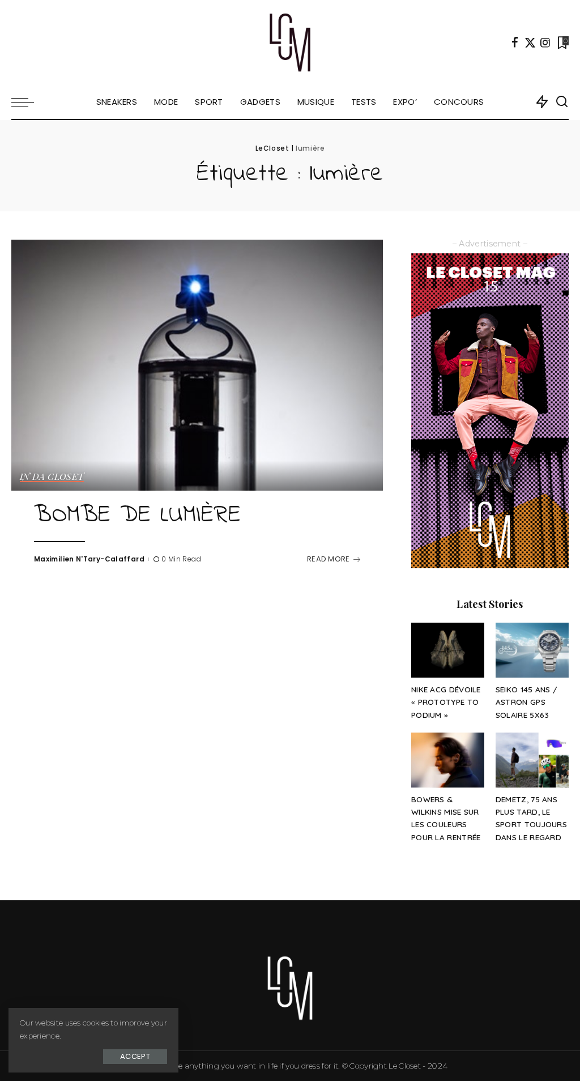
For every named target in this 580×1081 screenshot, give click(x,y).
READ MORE (328, 559)
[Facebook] (515, 42)
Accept (135, 1056)
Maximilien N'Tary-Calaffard (89, 559)
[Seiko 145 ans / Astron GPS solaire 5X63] (532, 650)
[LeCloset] (290, 42)
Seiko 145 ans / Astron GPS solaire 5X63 (527, 702)
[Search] (562, 102)
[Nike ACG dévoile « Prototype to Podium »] (447, 650)
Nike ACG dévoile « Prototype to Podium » (446, 702)
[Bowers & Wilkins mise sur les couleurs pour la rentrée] (447, 760)
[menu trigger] (28, 102)
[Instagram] (545, 42)
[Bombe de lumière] (197, 365)
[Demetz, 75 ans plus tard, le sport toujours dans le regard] (532, 760)
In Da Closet (52, 477)
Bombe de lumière (137, 515)
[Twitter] (530, 42)
